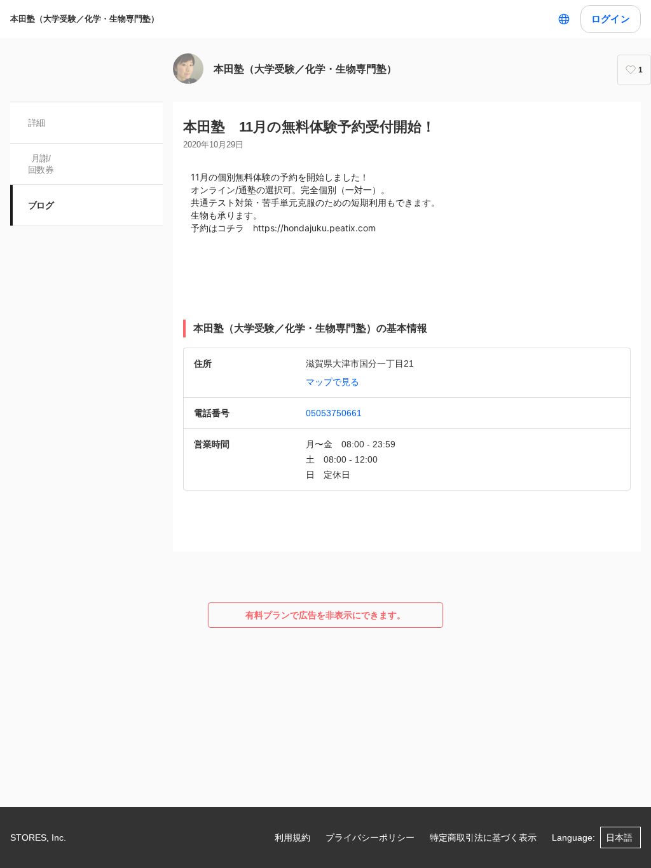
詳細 (36, 123)
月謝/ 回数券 (40, 164)
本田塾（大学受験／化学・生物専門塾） (84, 19)
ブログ (40, 205)
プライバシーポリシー (370, 837)
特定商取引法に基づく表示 (483, 837)
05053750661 (334, 413)
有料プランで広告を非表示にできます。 (325, 615)
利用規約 (292, 837)
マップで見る (332, 382)
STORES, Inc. (38, 837)
